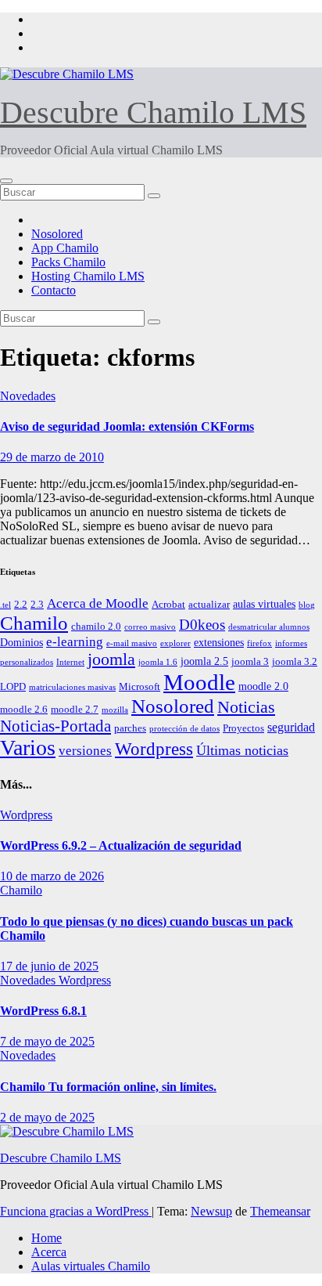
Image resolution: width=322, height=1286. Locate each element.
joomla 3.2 (294, 661)
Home (46, 1237)
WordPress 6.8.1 (43, 1010)
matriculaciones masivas (72, 687)
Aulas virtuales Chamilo (90, 1266)
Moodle (199, 682)
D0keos (202, 624)
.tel (5, 605)
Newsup (211, 1211)
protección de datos (184, 728)
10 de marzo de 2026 (52, 876)
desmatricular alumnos (268, 627)
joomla (111, 659)
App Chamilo (64, 248)
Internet (70, 662)
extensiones (219, 642)
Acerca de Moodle (97, 603)
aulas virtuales (264, 604)
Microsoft (139, 686)
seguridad (291, 727)
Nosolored (57, 233)
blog (307, 605)
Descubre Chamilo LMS (153, 112)
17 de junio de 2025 (49, 966)
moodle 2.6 (24, 709)
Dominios (21, 642)
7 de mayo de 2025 (47, 1041)
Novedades (27, 396)
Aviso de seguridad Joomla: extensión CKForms (127, 426)
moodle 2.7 (74, 709)
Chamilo (34, 623)
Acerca (48, 1252)
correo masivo (150, 627)
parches (130, 728)
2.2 (20, 604)
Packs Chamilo (68, 262)
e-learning (74, 641)
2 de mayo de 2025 (47, 1117)
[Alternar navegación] (6, 181)
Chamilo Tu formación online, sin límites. (108, 1086)
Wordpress (154, 749)
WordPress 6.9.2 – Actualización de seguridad (121, 845)
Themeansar (280, 1211)
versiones (85, 750)
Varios (27, 747)
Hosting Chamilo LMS (88, 276)
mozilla (115, 710)
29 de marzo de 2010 (52, 457)
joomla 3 (250, 661)
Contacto (53, 290)
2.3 (37, 604)
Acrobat (168, 604)
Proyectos (243, 728)
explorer (175, 643)
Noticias (246, 707)
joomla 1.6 (157, 662)
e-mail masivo (131, 643)
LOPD (13, 686)
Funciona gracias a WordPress (76, 1211)
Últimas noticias (242, 750)
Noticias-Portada (55, 726)
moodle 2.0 (263, 686)
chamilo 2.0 (96, 626)
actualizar (209, 604)
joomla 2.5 (204, 661)
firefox (259, 643)
